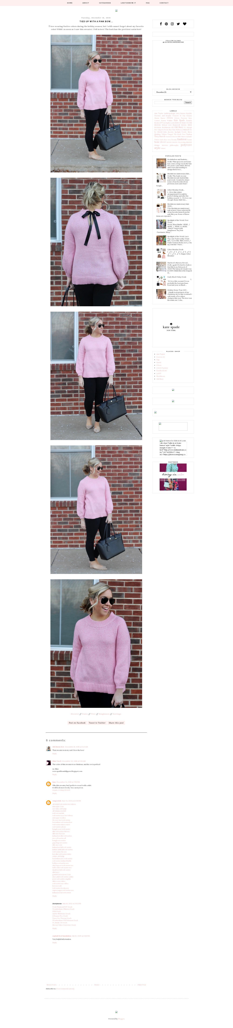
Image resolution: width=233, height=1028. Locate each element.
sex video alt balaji (59, 809)
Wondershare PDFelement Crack (65, 920)
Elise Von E (56, 761)
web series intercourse (61, 825)
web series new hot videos (62, 815)
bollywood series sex (60, 863)
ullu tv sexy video (58, 881)
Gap (183, 116)
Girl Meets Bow (58, 747)
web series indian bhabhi (61, 861)
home (189, 140)
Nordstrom (166, 127)
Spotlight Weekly (181, 132)
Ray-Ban (172, 130)
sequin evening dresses (61, 790)
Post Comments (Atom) (65, 989)
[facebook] (162, 24)
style (157, 148)
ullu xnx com (57, 845)
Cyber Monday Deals (175, 249)
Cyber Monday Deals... (176, 190)
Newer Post (51, 985)
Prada (166, 130)
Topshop (189, 134)
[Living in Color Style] (173, 490)
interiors (165, 145)
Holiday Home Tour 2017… (177, 290)
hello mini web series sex (61, 868)
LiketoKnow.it (128, 3)
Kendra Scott (161, 371)
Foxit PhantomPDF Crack (62, 907)
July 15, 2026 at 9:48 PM (81, 936)
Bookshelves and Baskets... (177, 159)
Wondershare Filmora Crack (63, 909)
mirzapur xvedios (59, 818)
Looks (173, 123)
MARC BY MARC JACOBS (183, 123)
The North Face (179, 134)
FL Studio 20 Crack (59, 923)
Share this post (116, 723)
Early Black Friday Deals (176, 277)
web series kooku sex (60, 888)
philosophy (174, 145)
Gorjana (189, 116)
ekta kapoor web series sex (62, 865)
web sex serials (58, 813)
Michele (183, 125)
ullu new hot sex (58, 834)
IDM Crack (56, 911)
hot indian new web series (62, 859)
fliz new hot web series (61, 820)
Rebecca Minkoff (182, 130)
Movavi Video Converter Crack (64, 925)
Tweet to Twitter (97, 723)
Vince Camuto (186, 137)
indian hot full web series (61, 847)
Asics (178, 113)
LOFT (161, 123)
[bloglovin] (184, 24)
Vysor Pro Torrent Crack (61, 918)
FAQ (148, 3)
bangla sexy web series (61, 829)
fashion (182, 139)
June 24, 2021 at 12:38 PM (71, 801)
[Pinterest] (167, 24)
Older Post (142, 985)
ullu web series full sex (60, 831)
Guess (156, 118)
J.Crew (170, 118)
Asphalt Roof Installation (61, 936)
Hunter (163, 118)
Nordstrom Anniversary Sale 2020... (178, 205)
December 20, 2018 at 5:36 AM (73, 761)
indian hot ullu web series (62, 836)
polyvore (186, 144)
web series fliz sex (59, 852)
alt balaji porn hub (59, 811)
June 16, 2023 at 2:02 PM (71, 903)
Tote (93, 714)
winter (163, 148)
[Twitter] (180, 24)
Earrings (117, 714)
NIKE (190, 125)
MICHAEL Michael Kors (163, 125)
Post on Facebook (77, 723)
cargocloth (56, 801)
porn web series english (61, 879)
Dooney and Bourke (162, 116)
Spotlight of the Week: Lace (178, 236)
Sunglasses (104, 714)
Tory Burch (159, 136)
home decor (160, 142)
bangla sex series (59, 840)
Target (170, 134)
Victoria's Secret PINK (173, 137)
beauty (174, 140)
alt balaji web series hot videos (64, 804)
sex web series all (59, 838)
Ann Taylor (158, 113)
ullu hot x (55, 872)
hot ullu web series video (61, 854)
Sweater (75, 714)
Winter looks (158, 140)
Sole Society (168, 132)
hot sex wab (57, 886)
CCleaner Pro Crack (60, 916)
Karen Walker (166, 120)
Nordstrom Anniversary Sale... (178, 174)
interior (169, 142)
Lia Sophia (166, 123)
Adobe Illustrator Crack (61, 914)
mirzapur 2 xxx (58, 806)
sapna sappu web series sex (63, 890)
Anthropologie (169, 113)
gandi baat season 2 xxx (61, 874)
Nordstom (157, 127)
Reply (54, 754)
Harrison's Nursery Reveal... (178, 263)
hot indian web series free (62, 822)
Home (70, 3)
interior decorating (179, 142)
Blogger (121, 1019)
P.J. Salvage (188, 127)
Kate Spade (179, 120)
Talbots (164, 134)
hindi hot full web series (61, 870)
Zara (165, 140)
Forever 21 (176, 116)
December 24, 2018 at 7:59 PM (68, 782)
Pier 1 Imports (159, 130)
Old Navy (178, 127)
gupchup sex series (59, 843)
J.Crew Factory (180, 118)
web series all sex (59, 827)
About (86, 3)
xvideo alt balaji (58, 856)
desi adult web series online (62, 877)
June (54, 782)
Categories (105, 3)
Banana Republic (186, 113)
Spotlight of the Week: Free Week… (177, 221)
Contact (164, 3)
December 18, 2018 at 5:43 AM (76, 747)
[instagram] (173, 24)
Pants (85, 714)
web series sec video (60, 883)
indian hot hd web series (61, 893)
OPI (172, 127)
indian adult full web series (62, 849)
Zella (169, 140)
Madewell (176, 125)
